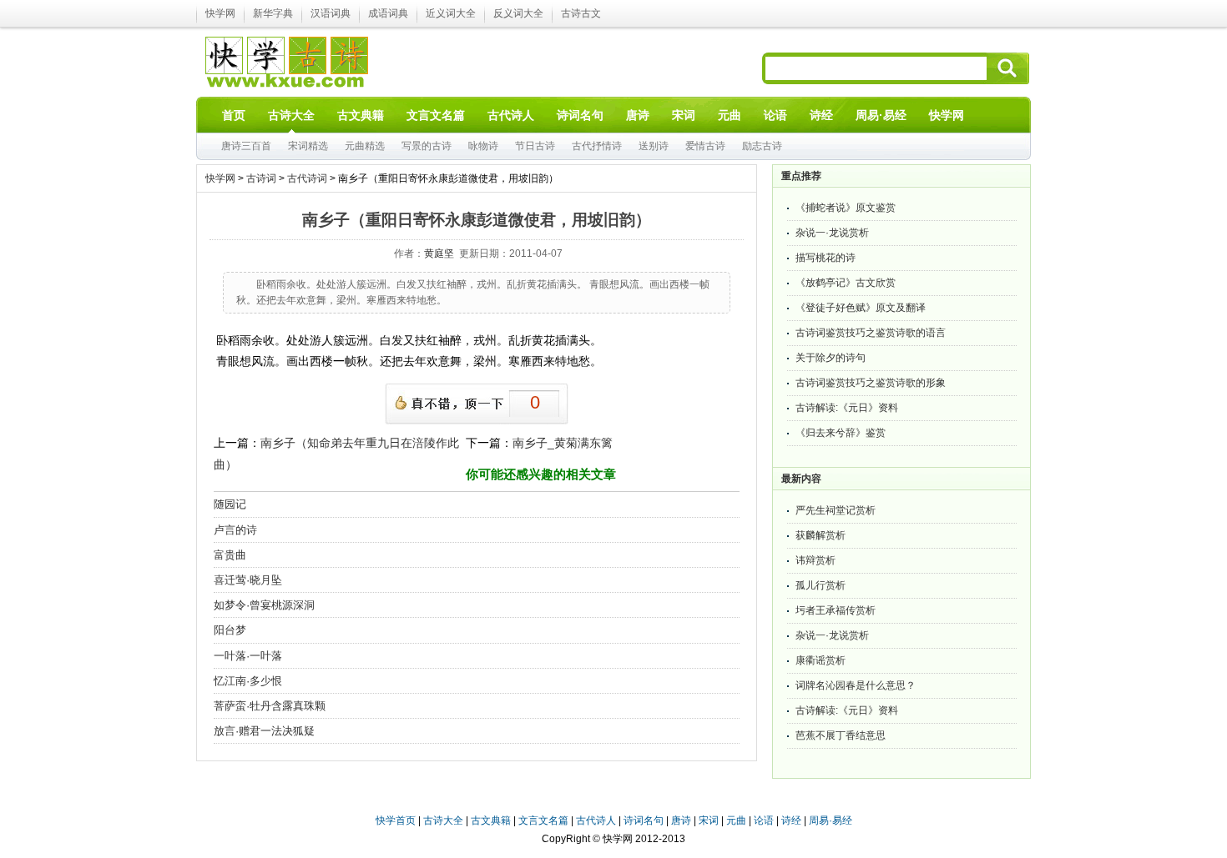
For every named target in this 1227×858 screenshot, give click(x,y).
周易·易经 (881, 115)
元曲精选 (365, 146)
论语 (764, 820)
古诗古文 (581, 13)
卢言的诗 (235, 530)
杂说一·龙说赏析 (832, 232)
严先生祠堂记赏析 (835, 510)
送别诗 (654, 146)
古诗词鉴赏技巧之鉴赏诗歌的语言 (870, 333)
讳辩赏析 (815, 560)
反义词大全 (518, 13)
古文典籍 (491, 820)
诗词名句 (644, 820)
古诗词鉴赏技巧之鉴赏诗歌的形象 (870, 383)
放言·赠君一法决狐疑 (264, 731)
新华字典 (273, 13)
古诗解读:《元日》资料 (846, 408)
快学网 (220, 13)
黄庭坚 (439, 253)
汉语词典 (331, 13)
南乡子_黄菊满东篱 (563, 442)
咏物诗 (483, 146)
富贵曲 (230, 555)
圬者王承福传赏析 (835, 610)
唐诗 (681, 820)
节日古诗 (535, 146)
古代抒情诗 (597, 146)
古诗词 (261, 178)
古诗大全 (443, 820)
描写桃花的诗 (825, 257)
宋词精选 (308, 146)
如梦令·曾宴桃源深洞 (264, 605)
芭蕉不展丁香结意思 (840, 735)
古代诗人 (596, 820)
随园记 (230, 504)
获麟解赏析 (820, 535)
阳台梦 (230, 630)
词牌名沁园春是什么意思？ (855, 685)
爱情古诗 (705, 146)
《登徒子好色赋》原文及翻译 (860, 308)
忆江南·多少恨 (248, 681)
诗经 (791, 820)
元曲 (736, 820)
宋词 (709, 820)
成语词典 (388, 13)
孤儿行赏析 (820, 585)
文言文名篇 (543, 820)
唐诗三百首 (246, 146)
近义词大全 (451, 13)
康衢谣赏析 (820, 660)
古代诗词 (307, 178)
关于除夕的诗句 (830, 358)
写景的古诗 (426, 146)
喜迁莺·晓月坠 (248, 580)
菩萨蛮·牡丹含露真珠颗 (270, 706)
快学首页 (396, 820)
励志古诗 (762, 146)
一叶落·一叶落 (248, 656)
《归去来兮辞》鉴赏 (840, 433)
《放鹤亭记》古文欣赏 (845, 283)
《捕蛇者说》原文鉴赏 (845, 207)
